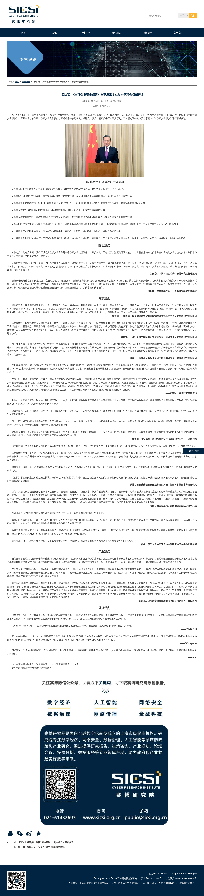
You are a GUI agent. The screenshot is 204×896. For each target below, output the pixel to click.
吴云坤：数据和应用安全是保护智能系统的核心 (41, 847)
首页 (23, 32)
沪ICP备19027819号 (151, 878)
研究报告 (116, 32)
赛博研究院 (116, 100)
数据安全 (106, 105)
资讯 (54, 32)
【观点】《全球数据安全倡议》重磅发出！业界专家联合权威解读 (61, 81)
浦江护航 (194, 451)
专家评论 (26, 81)
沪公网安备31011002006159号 (181, 878)
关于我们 (178, 32)
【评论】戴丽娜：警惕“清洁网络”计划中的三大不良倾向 (46, 842)
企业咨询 (85, 32)
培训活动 (147, 32)
